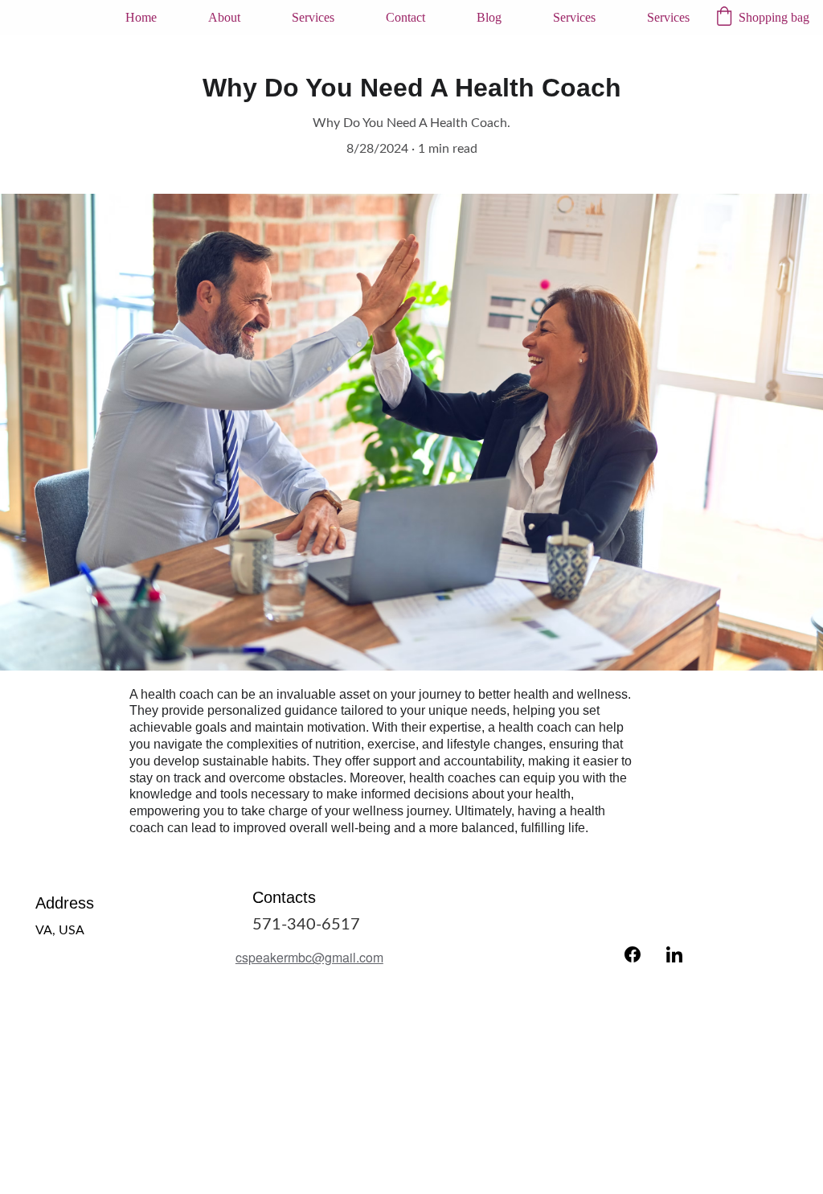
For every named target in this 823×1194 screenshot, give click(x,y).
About (224, 17)
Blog (489, 17)
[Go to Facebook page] (632, 954)
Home (141, 17)
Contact (405, 17)
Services (313, 17)
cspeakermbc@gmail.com (309, 957)
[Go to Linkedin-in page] (674, 954)
